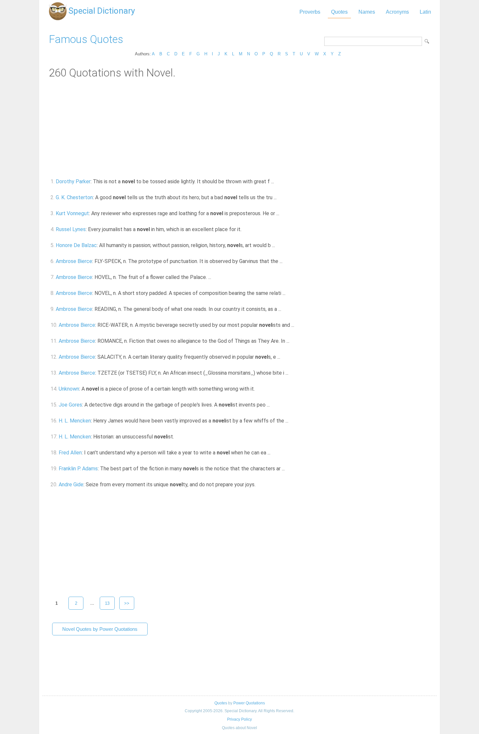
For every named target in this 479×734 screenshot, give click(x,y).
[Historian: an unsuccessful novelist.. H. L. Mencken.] (177, 437)
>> (126, 603)
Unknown (69, 389)
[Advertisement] (239, 127)
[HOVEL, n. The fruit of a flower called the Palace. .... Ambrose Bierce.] (214, 277)
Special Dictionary (101, 11)
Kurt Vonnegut (72, 213)
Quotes (339, 12)
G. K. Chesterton (74, 197)
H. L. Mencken (75, 421)
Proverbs (309, 12)
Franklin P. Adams (78, 468)
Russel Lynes (71, 229)
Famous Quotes (86, 39)
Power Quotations (249, 703)
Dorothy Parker (73, 181)
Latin (425, 12)
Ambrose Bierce (74, 261)
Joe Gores (70, 405)
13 (107, 603)
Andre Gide (71, 484)
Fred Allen (70, 453)
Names (366, 12)
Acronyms (397, 12)
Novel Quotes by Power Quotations (100, 629)
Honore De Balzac (76, 245)
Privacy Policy (239, 719)
